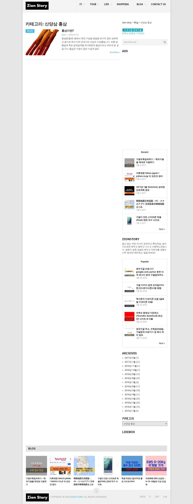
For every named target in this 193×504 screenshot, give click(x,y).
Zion (64, 35)
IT (80, 4)
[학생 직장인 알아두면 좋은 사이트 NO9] (132, 465)
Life (106, 4)
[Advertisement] (144, 99)
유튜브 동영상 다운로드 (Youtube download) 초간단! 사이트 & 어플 (149, 316)
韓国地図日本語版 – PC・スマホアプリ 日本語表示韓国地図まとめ (150, 204)
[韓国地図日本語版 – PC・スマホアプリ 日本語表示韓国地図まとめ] (84, 465)
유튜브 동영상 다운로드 (133, 33)
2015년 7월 (130, 411)
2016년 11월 (131, 366)
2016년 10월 (131, 370)
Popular (145, 261)
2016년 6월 (130, 386)
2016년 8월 (130, 378)
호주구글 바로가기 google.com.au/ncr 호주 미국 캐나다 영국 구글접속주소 (150, 272)
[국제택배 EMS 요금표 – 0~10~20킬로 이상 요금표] (156, 465)
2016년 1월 (130, 407)
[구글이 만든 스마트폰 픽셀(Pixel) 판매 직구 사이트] (108, 465)
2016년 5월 (130, 390)
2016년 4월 (130, 394)
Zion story (76, 497)
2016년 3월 (130, 398)
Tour (93, 4)
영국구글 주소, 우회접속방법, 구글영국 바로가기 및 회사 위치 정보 (150, 332)
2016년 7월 (130, 382)
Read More (114, 52)
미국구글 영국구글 (133, 30)
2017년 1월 (130, 362)
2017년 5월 (130, 358)
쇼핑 (165, 496)
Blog (140, 4)
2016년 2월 (130, 402)
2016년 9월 (130, 374)
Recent (145, 152)
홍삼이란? (68, 30)
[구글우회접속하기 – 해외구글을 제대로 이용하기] (36, 465)
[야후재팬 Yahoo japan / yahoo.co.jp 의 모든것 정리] (60, 465)
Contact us (158, 4)
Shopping (123, 4)
